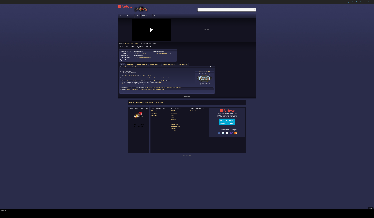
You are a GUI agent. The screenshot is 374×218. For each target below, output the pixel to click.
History (126, 67)
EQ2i (131, 87)
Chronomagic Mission (133, 81)
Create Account (356, 2)
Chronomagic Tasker (159, 81)
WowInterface (174, 113)
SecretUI (173, 131)
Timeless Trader (167, 78)
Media (131, 67)
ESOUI (172, 115)
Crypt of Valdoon (134, 43)
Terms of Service (149, 102)
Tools (211, 67)
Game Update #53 (204, 72)
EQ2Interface (146, 16)
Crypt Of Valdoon (141, 53)
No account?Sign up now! (227, 121)
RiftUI (172, 117)
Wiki (137, 16)
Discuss (137, 67)
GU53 (128, 89)
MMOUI (173, 111)
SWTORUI (173, 119)
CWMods (173, 128)
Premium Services (368, 2)
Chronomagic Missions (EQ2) (156, 89)
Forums (156, 16)
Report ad (206, 29)
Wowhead (154, 111)
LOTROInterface (175, 126)
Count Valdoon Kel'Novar (143, 57)
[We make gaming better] (6, 2)
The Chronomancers (161, 53)
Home (121, 16)
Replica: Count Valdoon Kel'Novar (148, 78)
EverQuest (154, 113)
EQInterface (174, 122)
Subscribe (131, 102)
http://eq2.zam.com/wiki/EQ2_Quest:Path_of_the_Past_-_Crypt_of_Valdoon (164, 87)
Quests (127, 43)
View (121, 67)
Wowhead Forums (195, 111)
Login (348, 2)
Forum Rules (159, 102)
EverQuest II (143, 89)
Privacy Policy (140, 102)
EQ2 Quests (134, 89)
